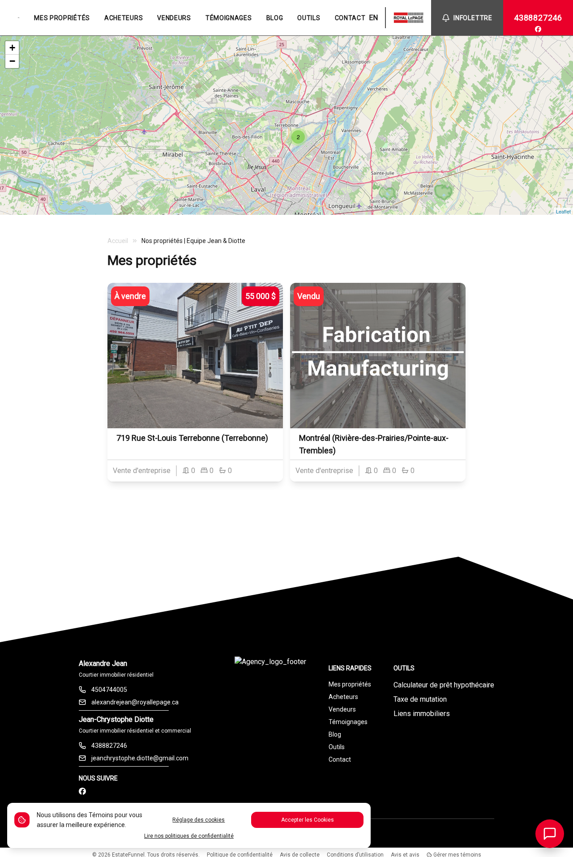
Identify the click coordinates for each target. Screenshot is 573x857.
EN (373, 17)
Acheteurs (343, 696)
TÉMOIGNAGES (228, 17)
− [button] (12, 61)
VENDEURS (174, 17)
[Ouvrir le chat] (549, 833)
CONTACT (350, 17)
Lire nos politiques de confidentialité (189, 836)
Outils (337, 746)
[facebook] (538, 29)
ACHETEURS (123, 17)
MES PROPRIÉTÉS (62, 17)
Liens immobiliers (421, 713)
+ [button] (12, 47)
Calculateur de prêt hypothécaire (443, 685)
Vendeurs (342, 709)
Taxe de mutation (420, 699)
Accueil (117, 240)
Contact (340, 759)
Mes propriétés (350, 684)
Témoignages (348, 721)
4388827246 (538, 17)
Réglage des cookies (198, 820)
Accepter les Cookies (307, 820)
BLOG (274, 17)
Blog (335, 734)
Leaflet (563, 211)
